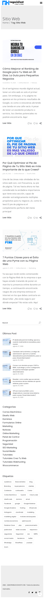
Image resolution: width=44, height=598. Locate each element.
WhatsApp (7, 543)
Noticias (34, 83)
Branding (7, 486)
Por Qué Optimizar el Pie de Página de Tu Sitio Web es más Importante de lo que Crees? (22, 166)
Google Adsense (29, 503)
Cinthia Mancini (24, 83)
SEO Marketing (10, 447)
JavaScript (19, 512)
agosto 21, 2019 (8, 268)
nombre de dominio (11, 521)
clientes (31, 486)
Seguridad (8, 444)
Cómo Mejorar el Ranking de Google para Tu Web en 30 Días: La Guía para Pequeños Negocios (21, 73)
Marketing (32, 268)
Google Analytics (10, 508)
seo (28, 534)
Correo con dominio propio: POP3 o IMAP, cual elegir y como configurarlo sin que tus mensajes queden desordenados (26, 368)
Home (6, 22)
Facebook (7, 503)
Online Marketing (11, 433)
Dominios (7, 419)
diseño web (8, 499)
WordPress (19, 543)
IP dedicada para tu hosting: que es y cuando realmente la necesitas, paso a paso (26, 342)
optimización (26, 521)
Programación (10, 440)
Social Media (9, 451)
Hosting (22, 508)
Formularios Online (12, 422)
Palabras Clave (9, 525)
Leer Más (7, 123)
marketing (30, 512)
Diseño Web (31, 174)
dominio (19, 499)
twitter (30, 538)
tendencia (20, 538)
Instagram (8, 512)
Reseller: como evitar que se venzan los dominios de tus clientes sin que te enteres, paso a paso (27, 381)
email (28, 499)
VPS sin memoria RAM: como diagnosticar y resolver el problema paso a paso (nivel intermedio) (26, 393)
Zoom (6, 547)
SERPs (36, 534)
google (17, 503)
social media (8, 538)
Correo (30, 490)
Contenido (8, 490)
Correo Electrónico (12, 412)
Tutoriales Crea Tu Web (14, 458)
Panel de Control (11, 436)
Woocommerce (11, 465)
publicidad (8, 530)
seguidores (8, 534)
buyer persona (20, 486)
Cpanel (23, 495)
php (20, 525)
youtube (29, 543)
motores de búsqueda (28, 517)
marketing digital (10, 517)
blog (30, 482)
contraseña (19, 490)
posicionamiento (31, 525)
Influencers (33, 508)
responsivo (33, 530)
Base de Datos (20, 482)
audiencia (7, 482)
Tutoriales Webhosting (14, 461)
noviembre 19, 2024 (9, 83)
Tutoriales (8, 454)
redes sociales (21, 530)
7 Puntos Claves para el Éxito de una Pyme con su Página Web (21, 261)
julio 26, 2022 (7, 174)
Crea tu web (34, 495)
